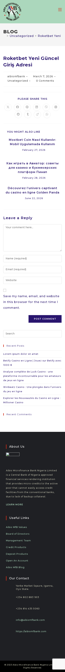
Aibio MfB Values (16, 527)
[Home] (4, 36)
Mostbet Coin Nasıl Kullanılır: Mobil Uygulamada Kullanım (32, 142)
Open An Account (17, 560)
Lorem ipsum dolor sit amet (20, 354)
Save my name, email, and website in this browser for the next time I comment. (31, 301)
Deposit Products (17, 554)
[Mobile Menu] (60, 9)
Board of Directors (17, 533)
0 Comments (45, 80)
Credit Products (16, 547)
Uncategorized (17, 80)
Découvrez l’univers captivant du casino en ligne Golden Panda (32, 190)
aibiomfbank (16, 76)
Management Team (18, 540)
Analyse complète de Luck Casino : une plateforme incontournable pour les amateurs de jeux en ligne (32, 376)
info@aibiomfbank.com (30, 620)
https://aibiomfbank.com (31, 631)
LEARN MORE (14, 504)
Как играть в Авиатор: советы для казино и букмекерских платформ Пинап (32, 168)
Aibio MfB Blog (15, 567)
